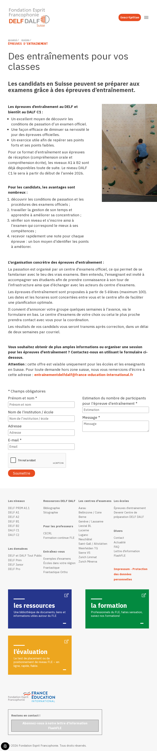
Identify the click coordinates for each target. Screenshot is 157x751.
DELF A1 (13, 512)
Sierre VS (84, 552)
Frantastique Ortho (55, 572)
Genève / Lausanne (90, 521)
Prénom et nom (22, 398)
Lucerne (83, 530)
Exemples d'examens (57, 558)
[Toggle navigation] (146, 17)
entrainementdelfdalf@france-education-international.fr (83, 374)
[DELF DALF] (27, 17)
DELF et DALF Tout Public (25, 555)
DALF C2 (13, 535)
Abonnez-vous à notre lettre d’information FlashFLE (54, 725)
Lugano (83, 535)
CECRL (47, 533)
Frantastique (51, 567)
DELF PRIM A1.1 (19, 508)
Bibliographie (51, 508)
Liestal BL (84, 526)
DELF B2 (13, 526)
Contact (119, 538)
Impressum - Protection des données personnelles (130, 574)
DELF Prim (15, 560)
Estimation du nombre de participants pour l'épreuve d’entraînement (114, 401)
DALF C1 (13, 530)
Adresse (15, 426)
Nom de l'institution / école (30, 412)
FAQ (116, 547)
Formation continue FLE (58, 538)
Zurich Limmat (87, 557)
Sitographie (50, 512)
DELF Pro (14, 569)
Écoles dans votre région (59, 563)
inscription (129, 17)
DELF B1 (13, 521)
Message (91, 417)
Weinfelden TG (88, 548)
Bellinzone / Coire (90, 512)
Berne (82, 517)
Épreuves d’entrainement (130, 508)
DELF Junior (15, 564)
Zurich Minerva (87, 561)
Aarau (82, 508)
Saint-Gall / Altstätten (92, 543)
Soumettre (21, 473)
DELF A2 (13, 517)
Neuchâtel (85, 539)
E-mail (14, 440)
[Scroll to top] (147, 741)
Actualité (120, 542)
